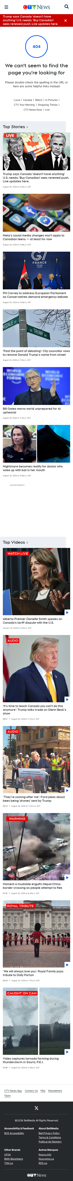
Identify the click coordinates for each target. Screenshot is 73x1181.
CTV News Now (33, 109)
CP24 (7, 1154)
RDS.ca (43, 1163)
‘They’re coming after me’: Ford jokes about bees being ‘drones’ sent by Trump (34, 798)
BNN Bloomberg (13, 1158)
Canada (27, 99)
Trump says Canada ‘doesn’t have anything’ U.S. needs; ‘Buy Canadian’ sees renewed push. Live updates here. (36, 177)
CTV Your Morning (24, 104)
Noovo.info (45, 1154)
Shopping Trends (48, 104)
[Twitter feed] (36, 1108)
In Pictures (51, 99)
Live (47, 109)
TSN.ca (8, 1163)
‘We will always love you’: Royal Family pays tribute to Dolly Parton (33, 973)
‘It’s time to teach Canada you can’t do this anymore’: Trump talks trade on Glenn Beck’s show (34, 709)
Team (7, 1095)
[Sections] (6, 7)
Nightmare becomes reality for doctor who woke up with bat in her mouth (33, 468)
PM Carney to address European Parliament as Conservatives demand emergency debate (35, 295)
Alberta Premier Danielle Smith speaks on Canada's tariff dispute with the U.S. (32, 620)
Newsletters (55, 1090)
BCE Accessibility (14, 1133)
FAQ (43, 1090)
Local (17, 99)
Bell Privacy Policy (49, 1133)
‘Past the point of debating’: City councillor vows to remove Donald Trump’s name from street (36, 352)
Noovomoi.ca (46, 1158)
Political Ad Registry (50, 1141)
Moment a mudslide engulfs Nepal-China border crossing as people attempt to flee (32, 886)
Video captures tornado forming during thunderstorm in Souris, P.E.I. (31, 1060)
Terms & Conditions (50, 1137)
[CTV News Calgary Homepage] (36, 7)
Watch (38, 99)
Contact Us (31, 1090)
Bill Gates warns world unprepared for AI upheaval (32, 410)
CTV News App (13, 1090)
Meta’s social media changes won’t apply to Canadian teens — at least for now (33, 237)
